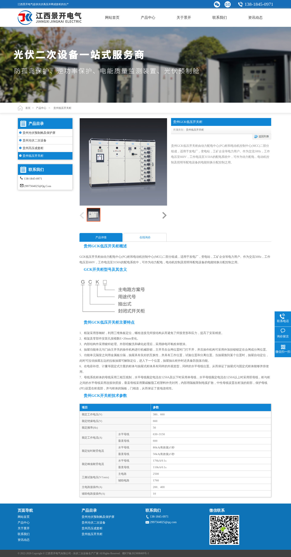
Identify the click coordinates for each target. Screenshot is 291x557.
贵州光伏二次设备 (34, 140)
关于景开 (184, 18)
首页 (27, 108)
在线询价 (145, 237)
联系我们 (219, 18)
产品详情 (101, 237)
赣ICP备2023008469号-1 (135, 553)
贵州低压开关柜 (33, 155)
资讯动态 (255, 18)
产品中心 (148, 18)
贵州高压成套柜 (33, 148)
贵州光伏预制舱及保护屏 (39, 132)
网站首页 (112, 18)
